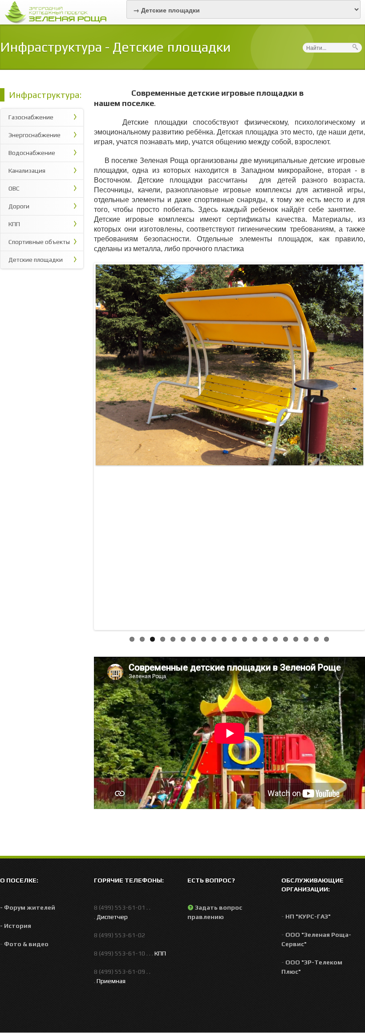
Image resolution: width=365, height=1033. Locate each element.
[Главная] (58, 11)
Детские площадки (35, 259)
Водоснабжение (31, 152)
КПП (14, 224)
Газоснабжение (30, 117)
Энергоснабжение (34, 134)
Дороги (18, 206)
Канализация (26, 170)
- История (15, 925)
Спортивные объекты (39, 241)
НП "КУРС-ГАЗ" (308, 916)
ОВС (14, 188)
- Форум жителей (27, 907)
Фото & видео (26, 944)
